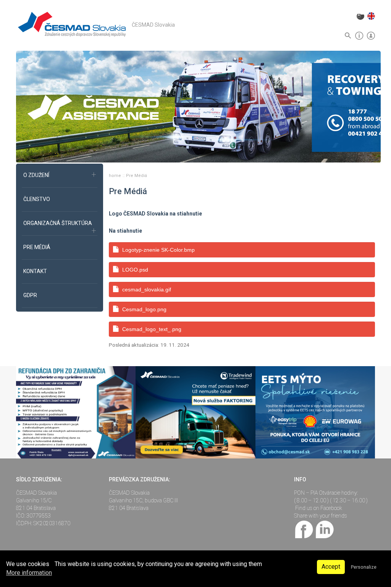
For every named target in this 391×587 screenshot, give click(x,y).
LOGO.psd (135, 270)
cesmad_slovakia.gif (146, 289)
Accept (331, 566)
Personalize (363, 567)
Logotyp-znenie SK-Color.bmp (158, 250)
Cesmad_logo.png (144, 309)
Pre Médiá (136, 175)
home (115, 175)
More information (29, 572)
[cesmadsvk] (304, 529)
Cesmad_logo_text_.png (151, 329)
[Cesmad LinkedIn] (324, 529)
